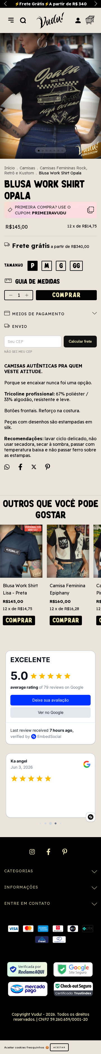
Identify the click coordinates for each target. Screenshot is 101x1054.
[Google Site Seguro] (73, 969)
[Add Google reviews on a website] (90, 817)
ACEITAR (59, 1047)
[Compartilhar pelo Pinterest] (47, 467)
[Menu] (10, 20)
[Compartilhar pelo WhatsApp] (7, 467)
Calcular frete (80, 341)
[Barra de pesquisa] (23, 20)
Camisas (27, 167)
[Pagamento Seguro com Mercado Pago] (27, 989)
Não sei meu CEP (18, 352)
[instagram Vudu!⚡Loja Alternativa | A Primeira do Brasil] (33, 852)
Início (9, 167)
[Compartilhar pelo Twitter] (34, 467)
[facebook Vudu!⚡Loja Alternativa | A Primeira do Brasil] (49, 852)
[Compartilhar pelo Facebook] (21, 467)
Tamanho (13, 265)
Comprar (19, 620)
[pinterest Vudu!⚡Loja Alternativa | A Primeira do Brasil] (64, 852)
